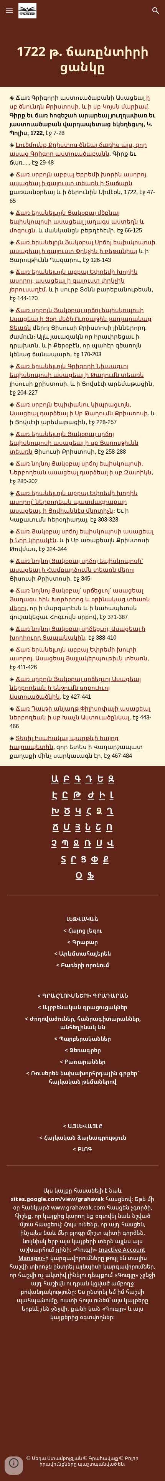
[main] (83, 54)
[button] (9, 10)
